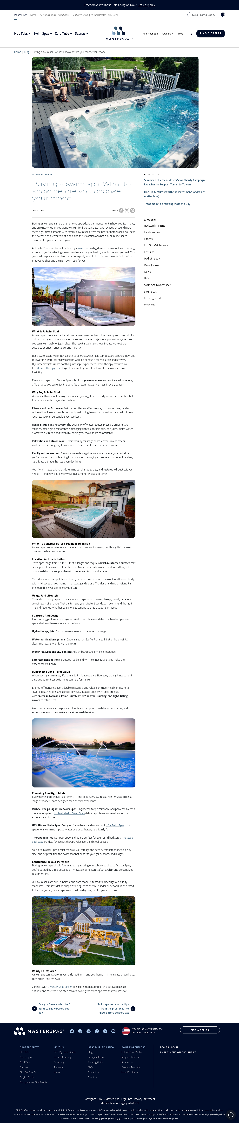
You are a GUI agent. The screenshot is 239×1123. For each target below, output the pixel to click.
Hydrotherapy (152, 258)
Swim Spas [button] (41, 33)
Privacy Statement (144, 1099)
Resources (127, 1062)
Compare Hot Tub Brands (33, 1082)
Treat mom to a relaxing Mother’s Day (167, 204)
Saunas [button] (80, 33)
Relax (147, 278)
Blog (180, 33)
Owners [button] (167, 33)
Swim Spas (150, 291)
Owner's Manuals (130, 1067)
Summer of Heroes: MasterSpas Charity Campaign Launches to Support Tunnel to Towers (174, 182)
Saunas (24, 1067)
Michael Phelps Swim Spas (69, 813)
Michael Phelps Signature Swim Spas (49, 15)
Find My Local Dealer (65, 1052)
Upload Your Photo (131, 1052)
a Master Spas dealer (60, 987)
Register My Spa (130, 1057)
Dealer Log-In (169, 1047)
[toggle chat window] (231, 1115)
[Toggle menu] (30, 33)
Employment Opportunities (178, 1052)
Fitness (148, 239)
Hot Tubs (149, 252)
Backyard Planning (42, 174)
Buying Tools (27, 1077)
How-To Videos (129, 1072)
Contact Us (94, 1072)
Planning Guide (95, 1062)
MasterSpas (20, 15)
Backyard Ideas (96, 1057)
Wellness (149, 305)
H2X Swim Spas (80, 15)
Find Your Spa (150, 33)
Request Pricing (62, 1057)
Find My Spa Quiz (29, 1072)
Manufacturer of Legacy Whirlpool (119, 1103)
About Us (93, 1077)
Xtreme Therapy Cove (49, 368)
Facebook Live (152, 232)
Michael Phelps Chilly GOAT (105, 15)
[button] (190, 34)
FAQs (90, 1067)
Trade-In (58, 1067)
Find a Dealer (210, 33)
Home (17, 52)
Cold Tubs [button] (62, 33)
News (147, 272)
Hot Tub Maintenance (156, 245)
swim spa (82, 248)
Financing (59, 1062)
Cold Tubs (25, 1062)
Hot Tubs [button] (21, 33)
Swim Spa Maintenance (157, 285)
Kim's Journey (151, 265)
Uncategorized (152, 298)
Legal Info (126, 1099)
